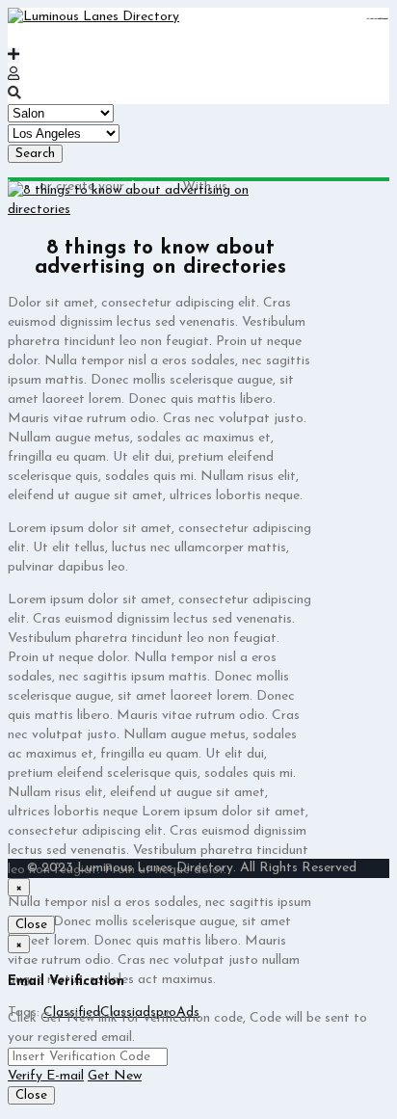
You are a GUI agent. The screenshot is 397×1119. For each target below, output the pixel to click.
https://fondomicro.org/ (382, 18)
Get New (115, 1076)
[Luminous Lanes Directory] (93, 17)
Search (35, 153)
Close (31, 925)
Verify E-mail (46, 1076)
